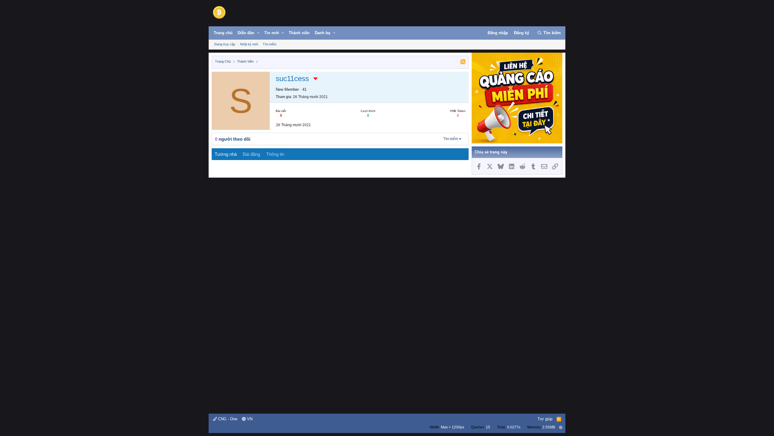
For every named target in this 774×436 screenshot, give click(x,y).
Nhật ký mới (249, 44)
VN (249, 419)
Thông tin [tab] (275, 154)
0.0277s (513, 427)
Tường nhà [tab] (226, 154)
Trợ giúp (545, 419)
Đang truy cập (224, 44)
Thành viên (299, 33)
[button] (258, 33)
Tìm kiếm (269, 44)
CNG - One (227, 419)
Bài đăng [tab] (251, 154)
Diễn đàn (246, 33)
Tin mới (271, 33)
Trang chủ (223, 33)
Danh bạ (322, 33)
